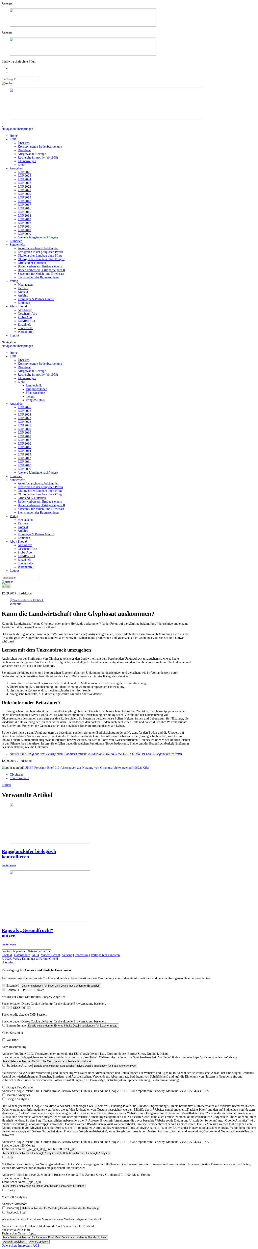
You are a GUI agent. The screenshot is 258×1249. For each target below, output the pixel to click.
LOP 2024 (24, 179)
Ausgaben (16, 168)
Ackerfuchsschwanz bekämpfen (38, 248)
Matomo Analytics (18, 1095)
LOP (13, 139)
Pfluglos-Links (35, 400)
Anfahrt (23, 295)
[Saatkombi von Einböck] (27, 600)
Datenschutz (22, 955)
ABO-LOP (25, 310)
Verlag (14, 281)
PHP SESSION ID (18, 1007)
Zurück (6, 785)
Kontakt (23, 291)
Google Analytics (17, 1099)
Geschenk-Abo (27, 313)
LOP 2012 (24, 223)
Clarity (10, 1190)
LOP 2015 (24, 212)
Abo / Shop (18, 306)
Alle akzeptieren (38, 1241)
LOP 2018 (24, 201)
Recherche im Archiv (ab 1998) (38, 157)
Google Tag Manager (20, 1087)
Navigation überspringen (17, 129)
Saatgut (30, 396)
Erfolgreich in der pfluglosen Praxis (40, 252)
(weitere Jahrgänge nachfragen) (38, 237)
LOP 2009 (24, 233)
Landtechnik (34, 385)
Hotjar (10, 1157)
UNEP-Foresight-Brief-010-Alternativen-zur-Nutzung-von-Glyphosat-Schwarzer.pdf (87, 767)
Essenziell (12, 985)
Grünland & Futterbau (32, 262)
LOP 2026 (24, 172)
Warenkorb (26, 331)
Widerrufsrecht (50, 955)
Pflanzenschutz (35, 392)
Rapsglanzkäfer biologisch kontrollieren (29, 854)
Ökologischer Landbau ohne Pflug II (41, 259)
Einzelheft (24, 324)
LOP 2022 (24, 186)
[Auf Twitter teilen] (8, 586)
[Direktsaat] (83, 25)
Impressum (81, 955)
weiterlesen (9, 865)
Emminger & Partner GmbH (36, 299)
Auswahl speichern (14, 1241)
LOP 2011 (24, 226)
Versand (67, 955)
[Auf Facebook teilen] (4, 586)
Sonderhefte (17, 244)
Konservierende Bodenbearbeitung (40, 146)
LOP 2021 (24, 190)
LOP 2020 (24, 193)
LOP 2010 (24, 230)
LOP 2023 (24, 183)
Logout (14, 335)
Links (21, 164)
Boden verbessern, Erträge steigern (40, 266)
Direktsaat (24, 150)
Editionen (24, 302)
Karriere (23, 288)
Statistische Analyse (19, 1065)
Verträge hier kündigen (105, 955)
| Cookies (8, 962)
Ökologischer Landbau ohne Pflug (40, 255)
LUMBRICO (26, 321)
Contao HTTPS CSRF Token (25, 990)
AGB (35, 955)
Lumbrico (16, 241)
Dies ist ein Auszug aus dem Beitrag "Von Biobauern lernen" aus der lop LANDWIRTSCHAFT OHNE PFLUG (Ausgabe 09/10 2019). (96, 754)
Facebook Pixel (16, 1212)
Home (14, 135)
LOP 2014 (24, 215)
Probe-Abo (25, 317)
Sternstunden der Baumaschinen (38, 277)
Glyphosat (16, 774)
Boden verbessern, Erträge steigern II (41, 270)
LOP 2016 (24, 208)
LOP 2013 (24, 219)
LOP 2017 (24, 204)
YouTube (12, 1040)
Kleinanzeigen (27, 161)
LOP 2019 (24, 197)
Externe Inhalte (16, 1025)
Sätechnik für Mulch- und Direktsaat (41, 273)
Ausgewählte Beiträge (32, 154)
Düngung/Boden (36, 389)
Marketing (13, 1208)
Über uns (23, 143)
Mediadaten (25, 284)
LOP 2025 (24, 175)
